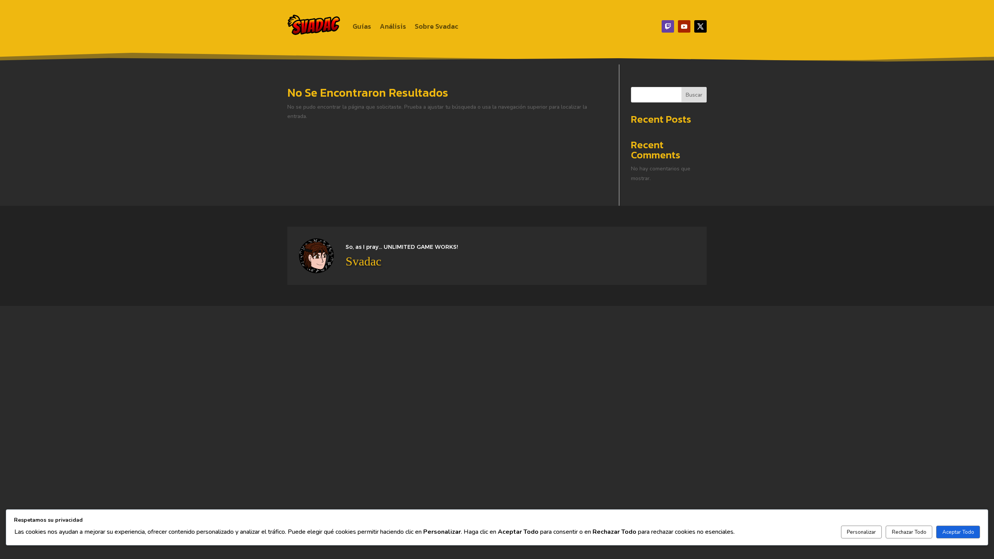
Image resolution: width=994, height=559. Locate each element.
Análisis (393, 26)
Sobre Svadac (436, 26)
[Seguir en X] (700, 26)
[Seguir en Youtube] (684, 26)
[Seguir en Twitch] (668, 26)
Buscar (694, 95)
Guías (362, 26)
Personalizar (861, 532)
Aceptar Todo (958, 532)
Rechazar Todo (909, 532)
